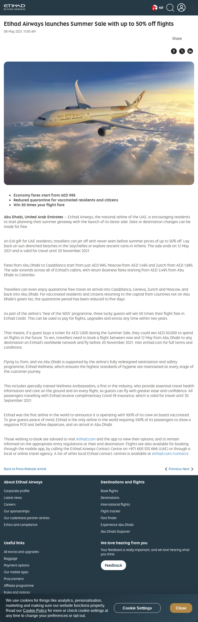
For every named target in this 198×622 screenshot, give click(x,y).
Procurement (14, 578)
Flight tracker (110, 511)
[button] (157, 8)
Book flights (109, 490)
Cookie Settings (137, 608)
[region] (99, 608)
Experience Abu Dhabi (117, 524)
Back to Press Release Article (25, 469)
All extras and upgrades (21, 551)
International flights (115, 504)
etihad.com (86, 439)
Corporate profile (16, 490)
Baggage (10, 558)
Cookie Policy (35, 610)
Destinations (110, 497)
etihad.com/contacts (170, 453)
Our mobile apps (16, 572)
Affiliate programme (19, 585)
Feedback (113, 565)
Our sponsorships (16, 511)
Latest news (13, 497)
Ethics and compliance (20, 524)
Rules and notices (17, 592)
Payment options (16, 565)
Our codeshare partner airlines (27, 518)
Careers (9, 504)
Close (181, 608)
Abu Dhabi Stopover (115, 531)
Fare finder (109, 518)
